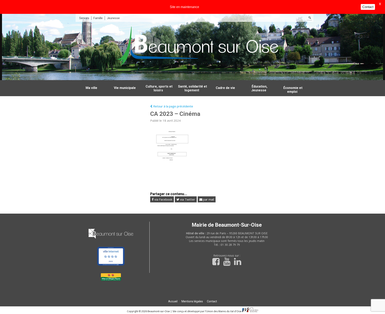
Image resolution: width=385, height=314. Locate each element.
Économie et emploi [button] (292, 90)
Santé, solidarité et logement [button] (192, 88)
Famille (98, 18)
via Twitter (187, 199)
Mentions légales (192, 301)
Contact (212, 301)
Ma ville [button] (91, 88)
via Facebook (163, 199)
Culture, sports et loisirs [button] (159, 88)
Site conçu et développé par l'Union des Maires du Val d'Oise (207, 311)
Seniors (84, 18)
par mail (208, 199)
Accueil (172, 301)
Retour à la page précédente (172, 106)
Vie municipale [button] (125, 88)
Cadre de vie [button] (225, 88)
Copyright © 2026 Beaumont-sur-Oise (148, 311)
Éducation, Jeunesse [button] (259, 88)
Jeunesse (113, 18)
